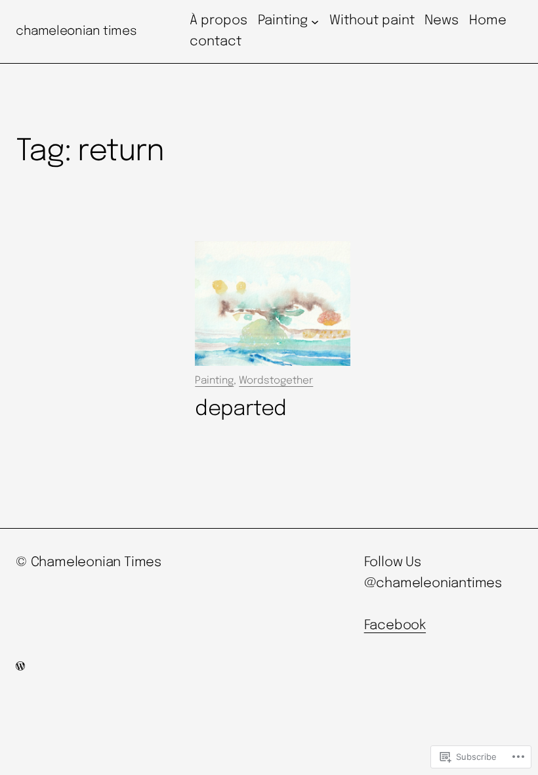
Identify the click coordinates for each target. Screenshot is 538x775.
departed (240, 409)
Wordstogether (276, 381)
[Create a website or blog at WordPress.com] (20, 667)
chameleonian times (76, 31)
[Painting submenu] (315, 21)
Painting (214, 381)
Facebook (395, 625)
